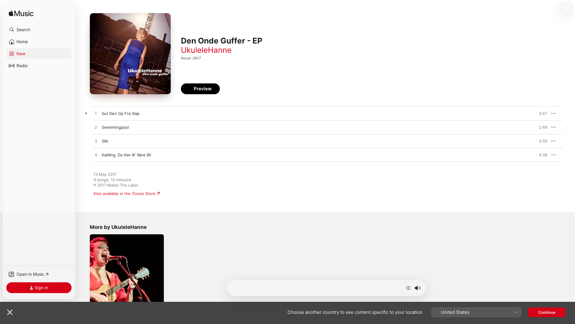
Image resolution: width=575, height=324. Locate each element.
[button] (39, 30)
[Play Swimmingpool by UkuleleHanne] (96, 127)
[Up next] (408, 288)
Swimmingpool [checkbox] (115, 127)
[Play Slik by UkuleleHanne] (96, 141)
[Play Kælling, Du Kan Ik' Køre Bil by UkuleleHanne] (96, 155)
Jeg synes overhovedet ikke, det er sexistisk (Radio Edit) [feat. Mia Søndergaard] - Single (123, 241)
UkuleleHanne (206, 50)
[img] (21, 13)
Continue (547, 312)
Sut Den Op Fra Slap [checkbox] (121, 113)
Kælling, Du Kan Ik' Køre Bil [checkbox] (126, 154)
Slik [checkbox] (105, 141)
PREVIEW (540, 113)
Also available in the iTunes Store (124, 193)
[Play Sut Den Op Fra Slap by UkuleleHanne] (96, 113)
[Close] (10, 312)
